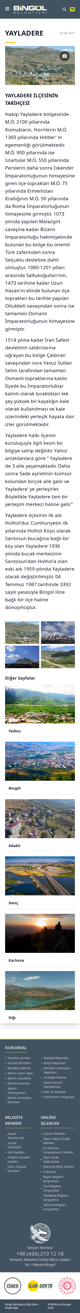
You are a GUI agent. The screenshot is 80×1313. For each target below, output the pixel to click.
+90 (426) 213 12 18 (40, 1253)
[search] (64, 9)
